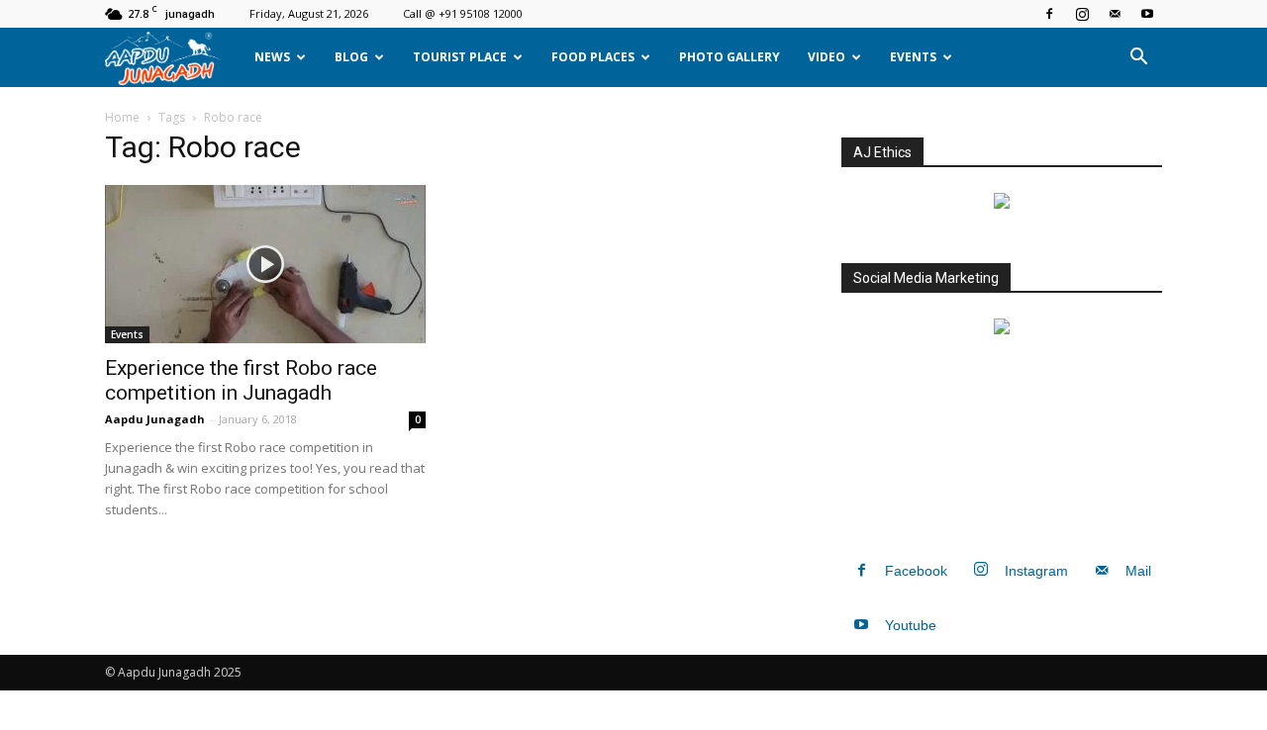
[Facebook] (1049, 14)
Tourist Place (460, 56)
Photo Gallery (729, 56)
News (272, 56)
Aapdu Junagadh (155, 418)
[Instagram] (1082, 14)
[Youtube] (1147, 14)
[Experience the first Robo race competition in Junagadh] (265, 264)
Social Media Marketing (926, 278)
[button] (1138, 57)
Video (826, 56)
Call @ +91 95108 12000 (463, 13)
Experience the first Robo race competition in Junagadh (241, 380)
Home (122, 117)
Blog (351, 56)
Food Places (592, 56)
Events (913, 56)
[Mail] (1114, 14)
